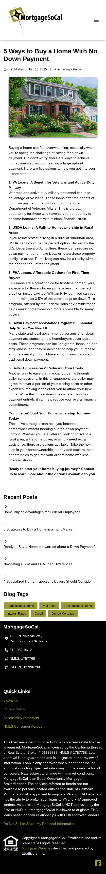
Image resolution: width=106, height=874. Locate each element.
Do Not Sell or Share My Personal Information (39, 824)
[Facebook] (98, 863)
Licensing (10, 700)
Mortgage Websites (37, 848)
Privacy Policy (14, 709)
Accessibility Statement (21, 718)
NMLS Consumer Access (22, 726)
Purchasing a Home (67, 69)
